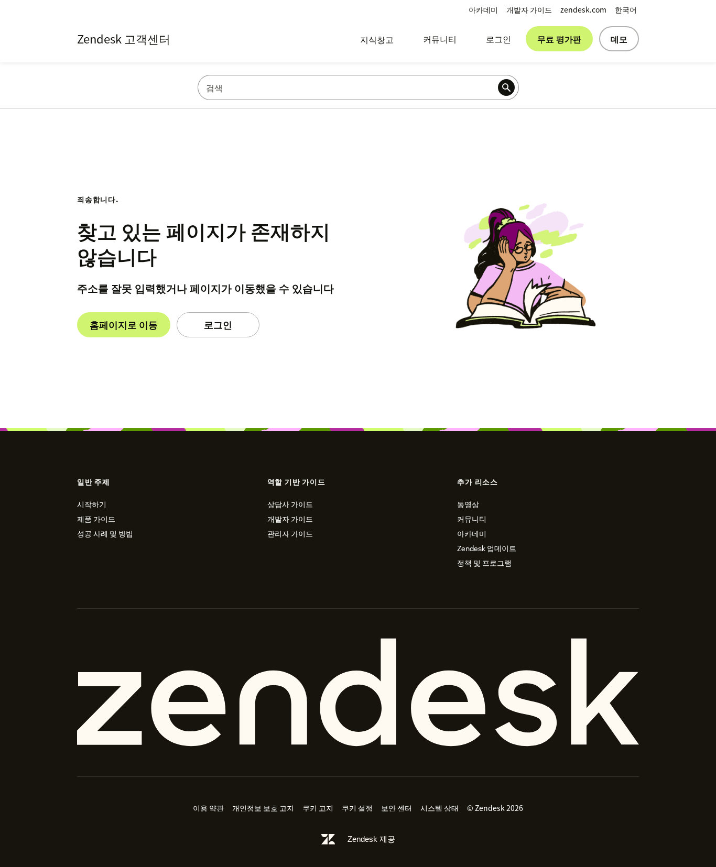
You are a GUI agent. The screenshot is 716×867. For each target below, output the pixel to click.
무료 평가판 (559, 38)
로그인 (498, 38)
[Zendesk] (358, 692)
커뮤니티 (440, 38)
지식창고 (377, 39)
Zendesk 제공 (371, 839)
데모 (619, 38)
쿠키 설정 (357, 807)
